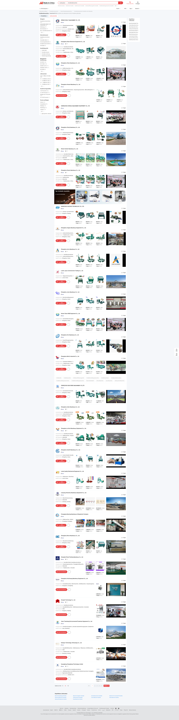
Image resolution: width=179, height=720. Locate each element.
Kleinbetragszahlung (46, 55)
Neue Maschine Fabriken (114, 697)
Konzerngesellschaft (45, 41)
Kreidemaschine (67, 378)
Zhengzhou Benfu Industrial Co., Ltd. (70, 356)
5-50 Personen (44, 90)
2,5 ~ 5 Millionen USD (45, 82)
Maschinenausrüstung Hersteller (136, 34)
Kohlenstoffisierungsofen (78, 378)
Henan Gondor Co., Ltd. (69, 149)
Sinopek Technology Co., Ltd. (68, 600)
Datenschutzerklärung (82, 708)
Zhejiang (43, 105)
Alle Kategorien (44, 8)
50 (68, 685)
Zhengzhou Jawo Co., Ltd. (70, 292)
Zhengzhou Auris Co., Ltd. (70, 249)
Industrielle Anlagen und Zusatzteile (45, 24)
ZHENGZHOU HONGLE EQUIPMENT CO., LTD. (75, 106)
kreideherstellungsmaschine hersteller (106, 5)
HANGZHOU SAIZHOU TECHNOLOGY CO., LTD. (72, 206)
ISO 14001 (43, 64)
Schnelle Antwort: (59, 52)
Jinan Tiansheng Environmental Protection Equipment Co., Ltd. (76, 621)
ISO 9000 (43, 69)
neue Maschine (109, 380)
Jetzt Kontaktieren (62, 35)
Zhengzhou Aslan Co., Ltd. (70, 407)
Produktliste (43, 15)
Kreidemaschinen (105, 378)
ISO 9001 (43, 62)
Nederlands (108, 710)
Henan (42, 102)
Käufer (117, 8)
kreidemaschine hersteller (79, 5)
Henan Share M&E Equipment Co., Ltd (70, 313)
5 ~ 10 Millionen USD (45, 84)
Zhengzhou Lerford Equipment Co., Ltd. (73, 428)
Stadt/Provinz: (59, 31)
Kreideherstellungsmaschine (93, 378)
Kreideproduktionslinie (116, 378)
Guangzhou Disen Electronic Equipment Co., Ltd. (73, 41)
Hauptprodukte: (59, 25)
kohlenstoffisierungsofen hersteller (91, 5)
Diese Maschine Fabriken (77, 699)
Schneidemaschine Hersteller (96, 695)
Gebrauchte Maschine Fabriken (61, 699)
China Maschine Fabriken (96, 697)
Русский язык (94, 710)
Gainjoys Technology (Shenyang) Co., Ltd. (71, 642)
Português (84, 710)
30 (65, 685)
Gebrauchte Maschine (119, 380)
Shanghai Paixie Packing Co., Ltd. (72, 557)
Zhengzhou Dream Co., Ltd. (70, 170)
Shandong (43, 107)
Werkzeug (43, 27)
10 (62, 685)
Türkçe (121, 710)
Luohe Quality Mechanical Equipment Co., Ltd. (72, 471)
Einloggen (138, 3)
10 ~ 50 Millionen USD (45, 78)
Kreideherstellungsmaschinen (62, 380)
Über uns (61, 708)
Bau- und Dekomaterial (46, 30)
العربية (103, 710)
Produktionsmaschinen (45, 21)
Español (74, 710)
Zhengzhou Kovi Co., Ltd (70, 335)
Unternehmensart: (59, 46)
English (51, 710)
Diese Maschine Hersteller (134, 32)
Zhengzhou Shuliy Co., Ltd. (70, 127)
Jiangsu (43, 109)
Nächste (105, 685)
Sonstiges (43, 45)
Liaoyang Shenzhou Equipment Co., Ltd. (73, 492)
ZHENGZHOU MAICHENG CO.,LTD (72, 385)
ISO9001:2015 (44, 65)
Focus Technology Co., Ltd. (88, 712)
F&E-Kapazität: (59, 27)
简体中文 (56, 710)
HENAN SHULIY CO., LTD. (70, 20)
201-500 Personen (45, 97)
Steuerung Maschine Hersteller (60, 697)
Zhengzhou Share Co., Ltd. (70, 63)
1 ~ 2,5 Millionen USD (45, 80)
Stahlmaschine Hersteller (134, 39)
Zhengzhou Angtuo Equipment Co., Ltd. (73, 228)
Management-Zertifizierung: (62, 29)
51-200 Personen (45, 92)
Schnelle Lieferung (46, 54)
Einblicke (112, 708)
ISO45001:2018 (44, 67)
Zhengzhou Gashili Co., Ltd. (70, 450)
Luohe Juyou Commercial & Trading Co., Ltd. (72, 270)
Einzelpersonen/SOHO (45, 43)
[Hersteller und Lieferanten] (46, 2)
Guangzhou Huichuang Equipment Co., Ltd (74, 578)
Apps (131, 8)
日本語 (65, 710)
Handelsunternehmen (45, 37)
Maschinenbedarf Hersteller (135, 23)
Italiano (88, 710)
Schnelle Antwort (45, 52)
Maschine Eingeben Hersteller (78, 695)
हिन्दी (112, 710)
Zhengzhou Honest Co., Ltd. (70, 84)
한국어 (99, 710)
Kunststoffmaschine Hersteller (135, 38)
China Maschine (99, 380)
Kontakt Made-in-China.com (92, 708)
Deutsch (78, 710)
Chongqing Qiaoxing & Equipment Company (74, 514)
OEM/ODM (44, 50)
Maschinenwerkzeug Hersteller (60, 695)
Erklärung (66, 708)
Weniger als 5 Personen (45, 95)
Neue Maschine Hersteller (134, 27)
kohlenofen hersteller (70, 5)
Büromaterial (44, 28)
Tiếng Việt (126, 710)
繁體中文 (61, 710)
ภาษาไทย (116, 710)
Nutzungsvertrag (73, 708)
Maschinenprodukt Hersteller (135, 30)
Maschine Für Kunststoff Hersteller (116, 695)
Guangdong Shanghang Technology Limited (72, 664)
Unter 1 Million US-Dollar (45, 76)
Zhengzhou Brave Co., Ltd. (70, 535)
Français (69, 710)
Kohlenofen (58, 378)
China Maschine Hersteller (134, 25)
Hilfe (125, 8)
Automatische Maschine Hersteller (136, 36)
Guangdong (43, 104)
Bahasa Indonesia (132, 710)
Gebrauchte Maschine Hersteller (136, 28)
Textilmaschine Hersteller (78, 697)
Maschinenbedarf (90, 380)
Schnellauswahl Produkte (104, 708)
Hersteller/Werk (44, 40)
